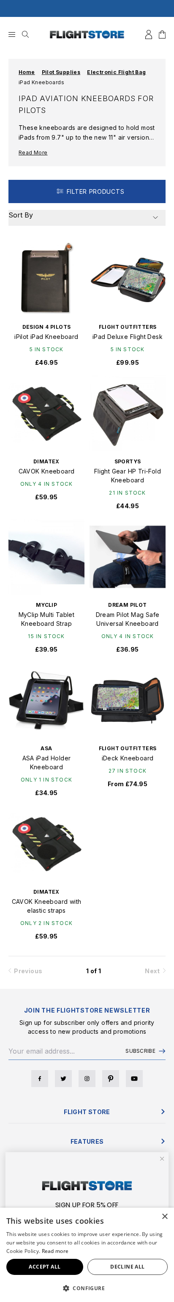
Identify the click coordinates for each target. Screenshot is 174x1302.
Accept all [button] (44, 1266)
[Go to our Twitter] (63, 1078)
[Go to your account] (148, 34)
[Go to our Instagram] (87, 1078)
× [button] (164, 1217)
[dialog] (87, 1255)
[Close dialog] (162, 1158)
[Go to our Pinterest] (110, 1078)
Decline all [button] (127, 1266)
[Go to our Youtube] (134, 1078)
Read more (55, 1251)
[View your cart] (162, 34)
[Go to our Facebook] (39, 1078)
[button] (87, 1288)
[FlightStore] (87, 34)
